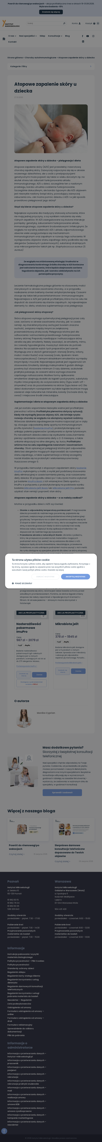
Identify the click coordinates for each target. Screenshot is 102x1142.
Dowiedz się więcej (56, 570)
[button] (22, 583)
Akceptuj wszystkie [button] (75, 576)
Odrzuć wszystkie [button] (45, 576)
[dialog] (51, 571)
